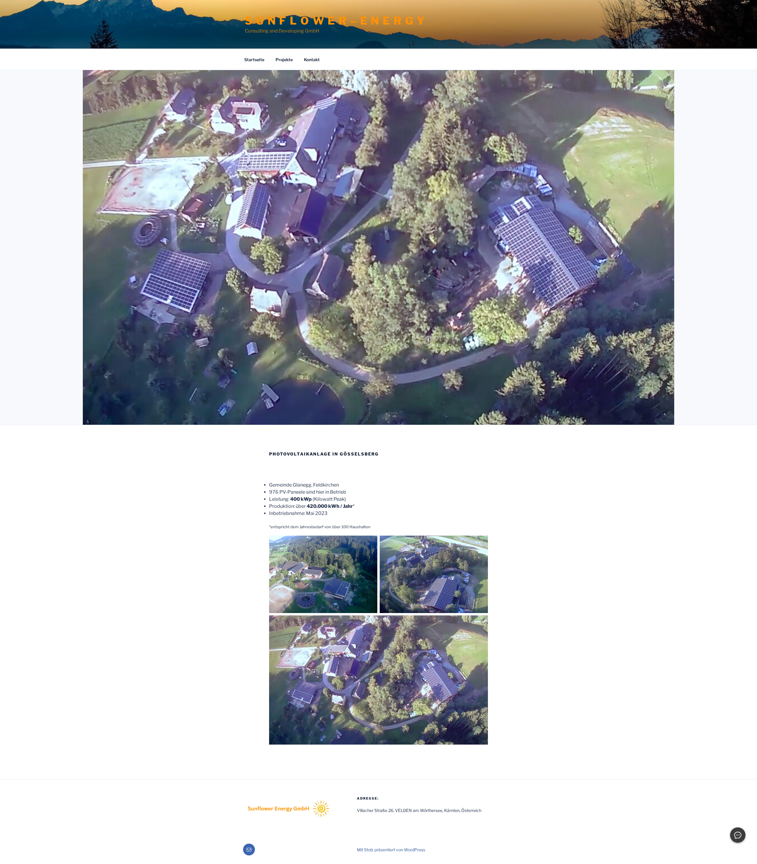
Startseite (254, 59)
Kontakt (312, 59)
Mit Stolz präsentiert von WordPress (391, 849)
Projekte (284, 59)
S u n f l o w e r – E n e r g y (335, 20)
